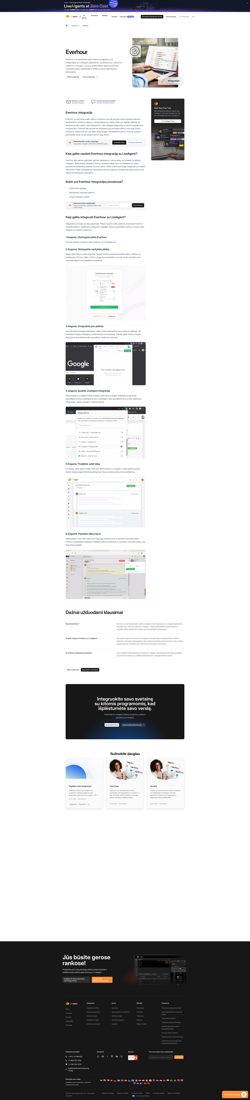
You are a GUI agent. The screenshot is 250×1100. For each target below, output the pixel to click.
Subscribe (178, 1057)
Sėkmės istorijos (117, 1016)
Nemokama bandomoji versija (152, 16)
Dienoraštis (140, 1008)
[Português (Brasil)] (171, 1080)
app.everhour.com (108, 539)
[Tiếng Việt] (145, 1083)
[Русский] (178, 1080)
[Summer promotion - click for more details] (125, 6)
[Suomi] (133, 1080)
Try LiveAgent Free (168, 121)
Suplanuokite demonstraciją (132, 725)
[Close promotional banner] (247, 3)
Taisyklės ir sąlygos (108, 1093)
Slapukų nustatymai (173, 1093)
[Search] (137, 16)
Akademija (140, 1016)
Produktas (94, 15)
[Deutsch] (115, 1080)
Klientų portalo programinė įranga (172, 1037)
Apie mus (115, 1008)
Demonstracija (171, 16)
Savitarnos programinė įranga (171, 1022)
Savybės (68, 1017)
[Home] (67, 26)
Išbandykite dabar (112, 725)
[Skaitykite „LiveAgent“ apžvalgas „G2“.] (133, 1057)
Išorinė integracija (89, 77)
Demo (67, 1009)
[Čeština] (108, 1080)
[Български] (104, 1080)
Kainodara (69, 1013)
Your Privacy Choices (143, 1096)
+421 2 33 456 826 (75, 1057)
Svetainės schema (158, 1093)
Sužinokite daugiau (78, 103)
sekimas (82, 188)
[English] (122, 1080)
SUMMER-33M (74, 9)
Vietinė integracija (73, 77)
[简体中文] (148, 1083)
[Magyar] (143, 1080)
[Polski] (168, 1080)
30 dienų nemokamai (135, 142)
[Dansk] (111, 1080)
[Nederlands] (161, 1080)
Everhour (85, 25)
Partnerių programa (118, 1020)
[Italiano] (147, 1080)
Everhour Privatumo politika (105, 103)
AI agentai (84, 17)
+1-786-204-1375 (74, 1064)
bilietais (138, 160)
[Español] (126, 1080)
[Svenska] (138, 1083)
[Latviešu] (157, 1080)
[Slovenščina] (134, 1083)
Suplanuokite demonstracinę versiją (100, 980)
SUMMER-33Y (93, 9)
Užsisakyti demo (119, 142)
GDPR (148, 1093)
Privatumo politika (137, 1093)
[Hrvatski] (140, 1080)
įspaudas (114, 1024)
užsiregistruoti (110, 242)
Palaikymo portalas (93, 1008)
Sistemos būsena (92, 1016)
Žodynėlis (140, 1012)
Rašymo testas (141, 1024)
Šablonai (139, 1020)
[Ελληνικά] (118, 1080)
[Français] (136, 1080)
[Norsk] (164, 1080)
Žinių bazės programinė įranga (171, 1008)
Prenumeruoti (138, 205)
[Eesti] (129, 1080)
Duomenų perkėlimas (93, 1012)
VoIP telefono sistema (168, 1018)
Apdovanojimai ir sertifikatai (120, 1012)
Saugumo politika (122, 1093)
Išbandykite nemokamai (90, 670)
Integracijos (75, 25)
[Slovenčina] (182, 1080)
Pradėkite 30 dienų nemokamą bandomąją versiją (74, 980)
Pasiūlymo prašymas (93, 1024)
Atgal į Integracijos (73, 670)
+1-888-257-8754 (74, 1060)
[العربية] (101, 1080)
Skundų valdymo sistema (170, 1033)
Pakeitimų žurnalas (93, 1020)
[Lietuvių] (154, 1080)
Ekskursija (69, 1025)
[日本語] (150, 1080)
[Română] (175, 1080)
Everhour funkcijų (126, 132)
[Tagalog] (141, 1083)
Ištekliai (104, 15)
